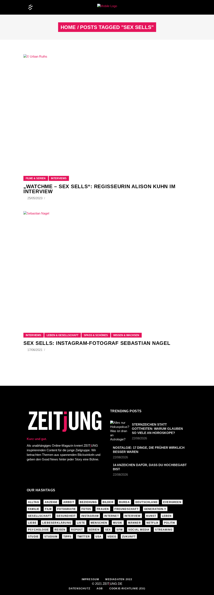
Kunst (151, 515)
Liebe (32, 522)
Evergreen (172, 502)
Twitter (83, 536)
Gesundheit (66, 515)
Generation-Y (155, 509)
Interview (133, 515)
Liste (81, 522)
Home (68, 27)
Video (111, 536)
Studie (33, 536)
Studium (50, 536)
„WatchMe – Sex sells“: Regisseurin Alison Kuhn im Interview (99, 189)
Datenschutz (79, 588)
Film (48, 509)
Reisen (60, 529)
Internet (111, 515)
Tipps (67, 536)
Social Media (138, 529)
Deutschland (146, 502)
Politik (169, 522)
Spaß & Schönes (96, 335)
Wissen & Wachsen (126, 335)
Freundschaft (126, 509)
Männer (134, 522)
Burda (124, 502)
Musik (117, 522)
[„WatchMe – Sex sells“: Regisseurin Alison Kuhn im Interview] (107, 109)
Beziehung (88, 502)
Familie (33, 509)
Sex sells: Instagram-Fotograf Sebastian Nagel (96, 343)
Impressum (90, 579)
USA (99, 536)
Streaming (163, 529)
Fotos (86, 509)
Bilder (108, 502)
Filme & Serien (36, 178)
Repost (77, 529)
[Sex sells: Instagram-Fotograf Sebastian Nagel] (107, 266)
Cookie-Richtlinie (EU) (127, 588)
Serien (94, 529)
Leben (167, 515)
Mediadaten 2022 (118, 579)
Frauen (103, 509)
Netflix (152, 522)
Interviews (58, 178)
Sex (108, 529)
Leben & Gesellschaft (62, 335)
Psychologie (38, 529)
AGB (100, 588)
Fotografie (66, 509)
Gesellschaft (39, 515)
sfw (119, 529)
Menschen (99, 522)
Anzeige (51, 502)
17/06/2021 (35, 350)
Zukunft (129, 536)
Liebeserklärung (56, 522)
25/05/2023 (35, 198)
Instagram (90, 515)
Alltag (33, 502)
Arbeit (68, 502)
